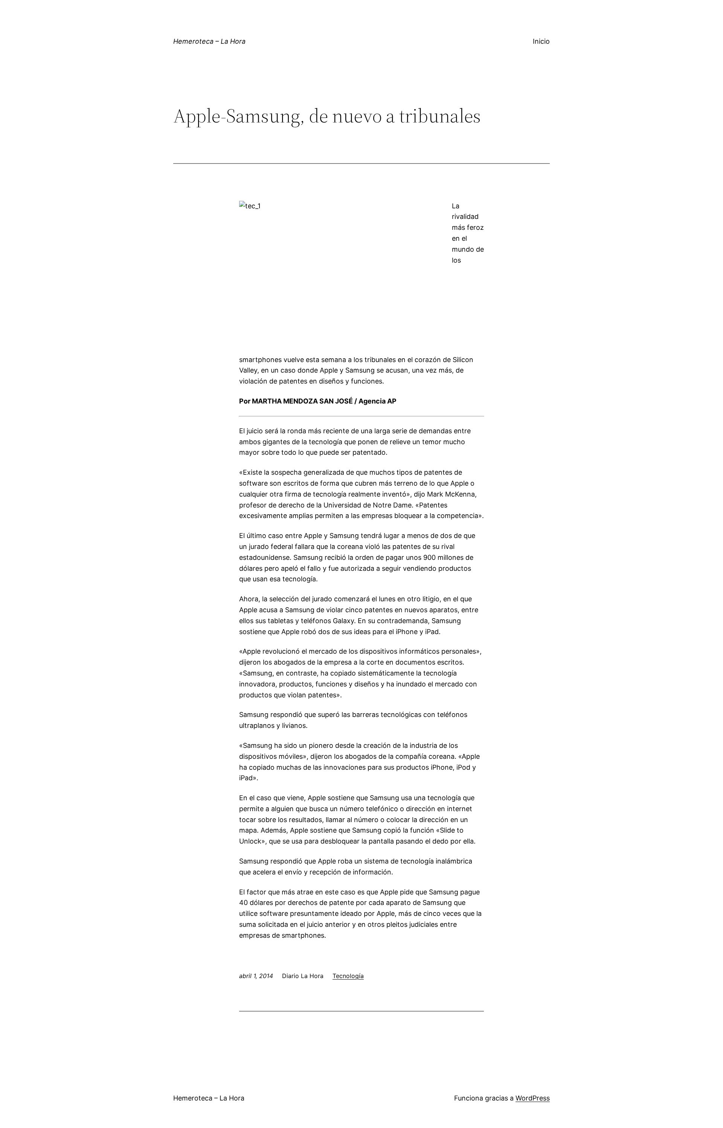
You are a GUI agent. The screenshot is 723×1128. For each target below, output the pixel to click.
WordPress (533, 1098)
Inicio (541, 41)
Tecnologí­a (348, 976)
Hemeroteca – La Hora (209, 41)
